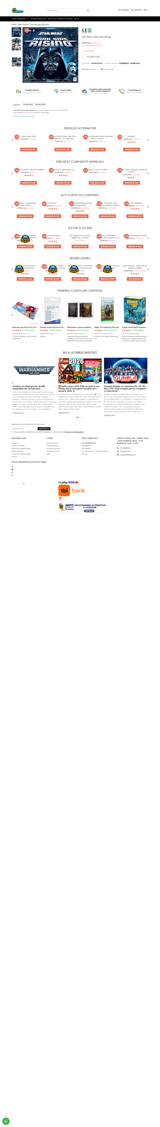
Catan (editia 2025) (28, 136)
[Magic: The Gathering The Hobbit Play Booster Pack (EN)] (107, 310)
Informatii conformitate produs (24, 116)
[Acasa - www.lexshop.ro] (23, 10)
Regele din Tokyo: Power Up (63, 169)
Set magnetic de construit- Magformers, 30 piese (80, 236)
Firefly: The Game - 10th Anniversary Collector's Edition (107, 204)
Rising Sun (52, 203)
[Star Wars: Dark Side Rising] (50, 55)
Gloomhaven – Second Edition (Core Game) (25, 204)
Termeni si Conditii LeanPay (21, 454)
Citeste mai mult (18, 413)
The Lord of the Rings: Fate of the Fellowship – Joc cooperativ (63, 137)
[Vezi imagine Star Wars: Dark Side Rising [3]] (16, 62)
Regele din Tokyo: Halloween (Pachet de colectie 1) (131, 170)
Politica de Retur (52, 446)
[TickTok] (12, 472)
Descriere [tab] (16, 105)
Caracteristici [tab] (28, 104)
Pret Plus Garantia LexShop (60, 19)
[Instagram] (12, 475)
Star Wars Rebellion (135, 203)
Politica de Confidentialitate (74, 432)
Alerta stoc (94, 57)
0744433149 (124, 451)
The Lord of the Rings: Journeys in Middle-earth (80, 204)
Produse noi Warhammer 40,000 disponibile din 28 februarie (29, 387)
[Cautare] (88, 11)
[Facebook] (12, 467)
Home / (14, 24)
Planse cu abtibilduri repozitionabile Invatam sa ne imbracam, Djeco (107, 236)
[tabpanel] (50, 55)
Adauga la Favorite (90, 69)
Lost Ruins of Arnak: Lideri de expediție (28, 169)
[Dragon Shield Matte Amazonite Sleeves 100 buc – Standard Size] (135, 310)
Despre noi (15, 443)
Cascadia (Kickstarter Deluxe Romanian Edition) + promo (97, 137)
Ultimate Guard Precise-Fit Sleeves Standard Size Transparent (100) (25, 267)
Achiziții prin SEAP (38, 19)
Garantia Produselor (54, 448)
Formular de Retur (53, 451)
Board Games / (24, 24)
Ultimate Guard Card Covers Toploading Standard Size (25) (52, 267)
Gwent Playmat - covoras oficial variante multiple (135, 267)
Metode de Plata (52, 443)
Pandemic (132, 136)
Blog (77, 19)
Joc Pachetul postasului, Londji (135, 235)
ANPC (49, 454)
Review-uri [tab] (40, 104)
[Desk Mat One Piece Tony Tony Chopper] (25, 310)
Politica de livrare (17, 451)
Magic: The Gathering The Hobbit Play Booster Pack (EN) (117, 327)
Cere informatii (108, 69)
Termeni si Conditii (17, 446)
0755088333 (124, 448)
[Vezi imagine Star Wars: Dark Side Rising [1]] (16, 42)
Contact (14, 457)
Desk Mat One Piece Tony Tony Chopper (28, 327)
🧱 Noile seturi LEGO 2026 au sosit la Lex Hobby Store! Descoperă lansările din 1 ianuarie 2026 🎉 (78, 388)
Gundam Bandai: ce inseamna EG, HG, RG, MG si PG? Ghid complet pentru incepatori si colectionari (125, 388)
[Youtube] (12, 469)
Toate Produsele (19, 19)
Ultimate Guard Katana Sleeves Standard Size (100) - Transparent (107, 267)
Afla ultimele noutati (80, 352)
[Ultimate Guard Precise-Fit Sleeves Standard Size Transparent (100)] (52, 310)
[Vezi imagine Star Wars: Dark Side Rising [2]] (16, 48)
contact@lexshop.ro (127, 455)
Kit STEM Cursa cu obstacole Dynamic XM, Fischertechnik (25, 236)
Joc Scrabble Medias (53, 235)
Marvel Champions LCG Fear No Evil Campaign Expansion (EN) (80, 267)
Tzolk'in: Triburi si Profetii (97, 169)
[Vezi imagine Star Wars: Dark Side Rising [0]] (16, 32)
